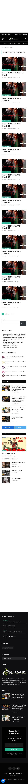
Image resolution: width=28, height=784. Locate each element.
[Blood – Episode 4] (14, 444)
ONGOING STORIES (7, 34)
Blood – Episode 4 (8, 453)
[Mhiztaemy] (14, 38)
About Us (11, 773)
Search (3, 320)
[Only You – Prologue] (6, 480)
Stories (4, 43)
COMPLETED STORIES (21, 34)
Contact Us (19, 773)
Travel (19, 43)
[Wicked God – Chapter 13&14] (6, 419)
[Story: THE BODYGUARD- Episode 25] (14, 217)
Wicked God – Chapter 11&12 (10, 347)
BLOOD (4, 450)
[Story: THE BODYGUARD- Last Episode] (14, 64)
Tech (23, 43)
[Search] (25, 39)
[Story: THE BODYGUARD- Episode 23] (14, 268)
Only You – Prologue (17, 478)
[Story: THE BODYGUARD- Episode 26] (14, 191)
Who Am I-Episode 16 (17, 470)
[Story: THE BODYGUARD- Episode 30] (14, 89)
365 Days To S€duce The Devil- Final (12, 632)
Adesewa (7, 356)
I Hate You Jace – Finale (9, 627)
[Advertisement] (14, 16)
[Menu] (3, 39)
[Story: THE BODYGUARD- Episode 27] (14, 166)
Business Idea (11, 43)
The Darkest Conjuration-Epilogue (12, 622)
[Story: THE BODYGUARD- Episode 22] (14, 293)
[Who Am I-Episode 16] (6, 473)
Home (3, 47)
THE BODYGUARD (6, 69)
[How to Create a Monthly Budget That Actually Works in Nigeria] (6, 410)
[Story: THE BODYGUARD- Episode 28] (14, 140)
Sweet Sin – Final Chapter (18, 371)
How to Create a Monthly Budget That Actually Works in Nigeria (18, 409)
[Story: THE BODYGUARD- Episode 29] (14, 115)
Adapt (7, 366)
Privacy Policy (14, 754)
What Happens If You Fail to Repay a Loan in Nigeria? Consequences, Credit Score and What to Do (14, 339)
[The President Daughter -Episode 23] (6, 465)
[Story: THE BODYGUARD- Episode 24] (14, 242)
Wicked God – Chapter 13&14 (10, 345)
